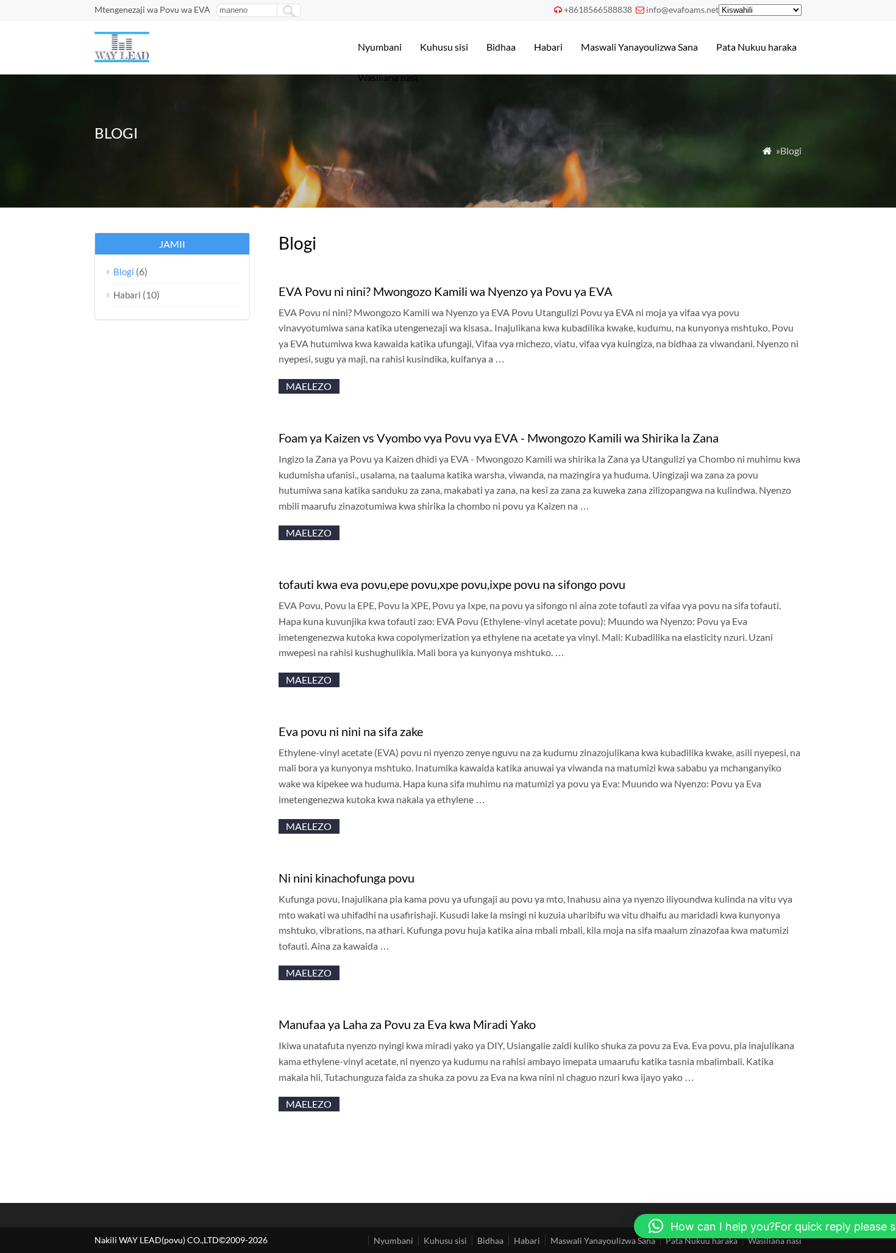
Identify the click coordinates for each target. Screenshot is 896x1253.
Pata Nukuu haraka (756, 46)
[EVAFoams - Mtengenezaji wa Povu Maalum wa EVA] (121, 58)
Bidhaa (501, 46)
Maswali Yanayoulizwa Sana (639, 46)
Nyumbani (380, 46)
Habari (548, 46)
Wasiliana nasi (388, 77)
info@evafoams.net (682, 9)
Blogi (123, 271)
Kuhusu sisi (444, 46)
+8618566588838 (598, 9)
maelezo (309, 386)
